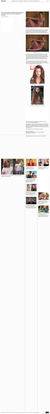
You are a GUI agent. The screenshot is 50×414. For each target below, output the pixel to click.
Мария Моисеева (31, 131)
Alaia (34, 133)
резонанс (30, 132)
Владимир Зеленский (35, 1)
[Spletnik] (3, 1)
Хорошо (47, 412)
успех (32, 133)
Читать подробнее (36, 412)
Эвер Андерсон (41, 132)
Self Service (34, 132)
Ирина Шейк (21, 1)
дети (28, 132)
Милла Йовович (28, 133)
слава (38, 132)
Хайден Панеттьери (15, 1)
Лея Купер (30, 1)
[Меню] (48, 1)
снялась (35, 121)
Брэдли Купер (25, 1)
